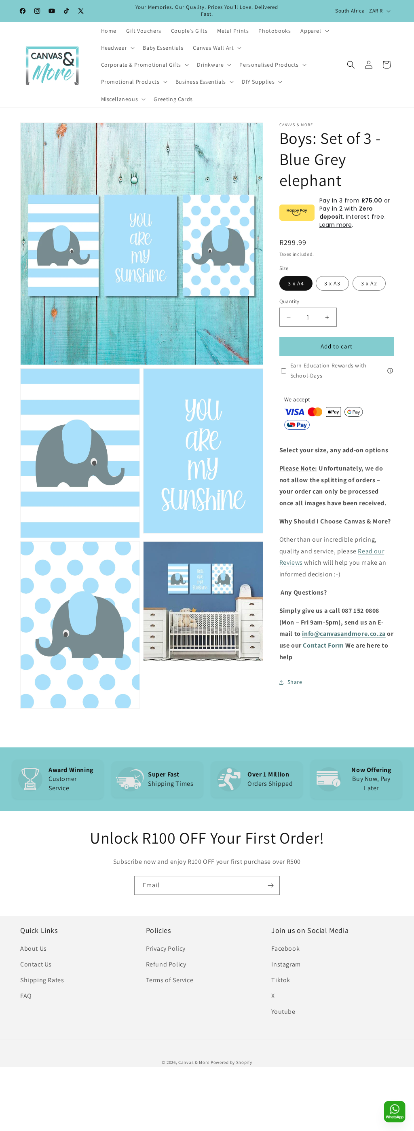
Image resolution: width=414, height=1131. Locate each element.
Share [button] (294, 682)
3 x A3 (332, 283)
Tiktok (280, 980)
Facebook (285, 948)
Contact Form (323, 645)
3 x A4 (296, 283)
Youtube (283, 1011)
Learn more (335, 225)
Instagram (285, 964)
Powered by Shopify (231, 1062)
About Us (33, 948)
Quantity (289, 301)
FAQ (26, 996)
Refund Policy (166, 964)
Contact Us (36, 964)
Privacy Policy (166, 948)
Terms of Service (170, 980)
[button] (314, 30)
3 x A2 (369, 283)
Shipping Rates (42, 980)
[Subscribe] (270, 885)
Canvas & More (193, 1062)
